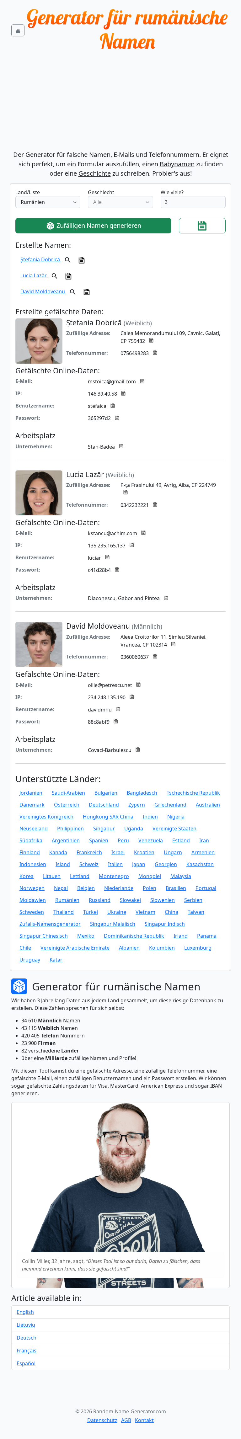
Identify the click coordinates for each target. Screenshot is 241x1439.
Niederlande (118, 888)
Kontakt (144, 1420)
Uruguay (29, 959)
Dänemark (32, 804)
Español (26, 1363)
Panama (207, 935)
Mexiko (85, 935)
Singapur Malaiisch (112, 923)
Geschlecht (101, 192)
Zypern (136, 804)
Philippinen (70, 828)
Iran (204, 840)
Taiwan (196, 912)
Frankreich (89, 852)
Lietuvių (26, 1324)
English (25, 1311)
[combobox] (47, 202)
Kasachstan (200, 864)
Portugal (205, 888)
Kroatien (144, 852)
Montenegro (114, 876)
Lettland (79, 876)
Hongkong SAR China (108, 816)
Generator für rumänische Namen (127, 29)
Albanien (129, 947)
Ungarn (173, 852)
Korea (26, 876)
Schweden (31, 912)
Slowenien (162, 900)
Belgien (86, 888)
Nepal (61, 888)
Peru (123, 840)
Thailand (63, 912)
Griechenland (170, 804)
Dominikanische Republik (134, 935)
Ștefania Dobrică (40, 259)
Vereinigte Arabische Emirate (75, 947)
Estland (181, 840)
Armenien (203, 852)
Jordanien (30, 792)
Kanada (58, 852)
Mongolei (149, 876)
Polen (149, 888)
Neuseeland (33, 828)
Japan (138, 864)
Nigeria (176, 816)
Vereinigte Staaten (174, 828)
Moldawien (32, 900)
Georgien (166, 864)
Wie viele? (172, 192)
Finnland (29, 852)
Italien (115, 864)
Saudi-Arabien (68, 792)
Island (63, 864)
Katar (56, 959)
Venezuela (150, 840)
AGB (126, 1420)
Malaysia (180, 876)
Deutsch (26, 1337)
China (171, 912)
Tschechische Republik (193, 792)
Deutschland (104, 804)
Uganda (133, 828)
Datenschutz (102, 1420)
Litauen (52, 876)
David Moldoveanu (43, 291)
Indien (150, 816)
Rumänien (67, 900)
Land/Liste (27, 192)
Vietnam (145, 912)
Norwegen (32, 888)
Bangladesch (142, 792)
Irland (181, 935)
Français (26, 1350)
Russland (99, 900)
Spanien (98, 840)
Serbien (193, 900)
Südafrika (30, 840)
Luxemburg (198, 947)
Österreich (66, 804)
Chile (25, 947)
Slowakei (130, 900)
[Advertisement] (120, 103)
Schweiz (89, 864)
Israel (118, 852)
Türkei (90, 912)
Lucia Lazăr (34, 275)
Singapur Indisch (165, 923)
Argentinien (66, 840)
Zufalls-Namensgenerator (50, 923)
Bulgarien (105, 792)
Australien (208, 804)
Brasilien (176, 888)
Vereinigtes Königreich (46, 816)
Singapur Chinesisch (43, 935)
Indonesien (32, 864)
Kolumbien (162, 947)
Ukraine (116, 912)
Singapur (104, 828)
